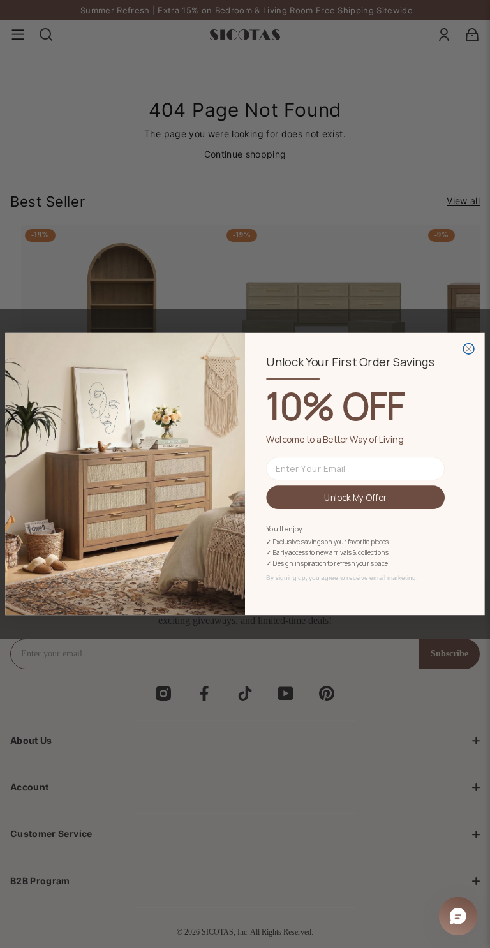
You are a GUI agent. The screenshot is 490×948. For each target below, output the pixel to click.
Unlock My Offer (355, 497)
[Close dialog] (468, 348)
